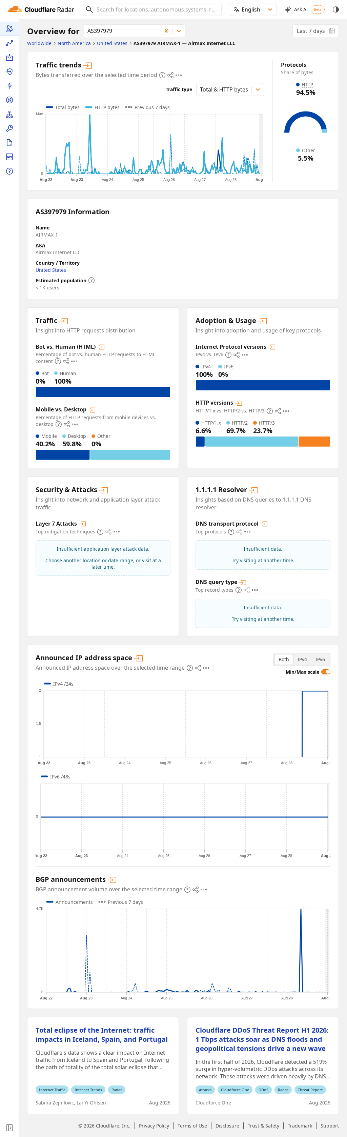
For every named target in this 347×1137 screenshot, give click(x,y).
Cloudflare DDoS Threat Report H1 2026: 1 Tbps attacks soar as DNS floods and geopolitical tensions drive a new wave (262, 1039)
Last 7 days (318, 32)
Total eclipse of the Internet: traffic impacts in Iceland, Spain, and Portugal (102, 1035)
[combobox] (157, 9)
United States (51, 270)
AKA (40, 245)
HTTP (307, 84)
